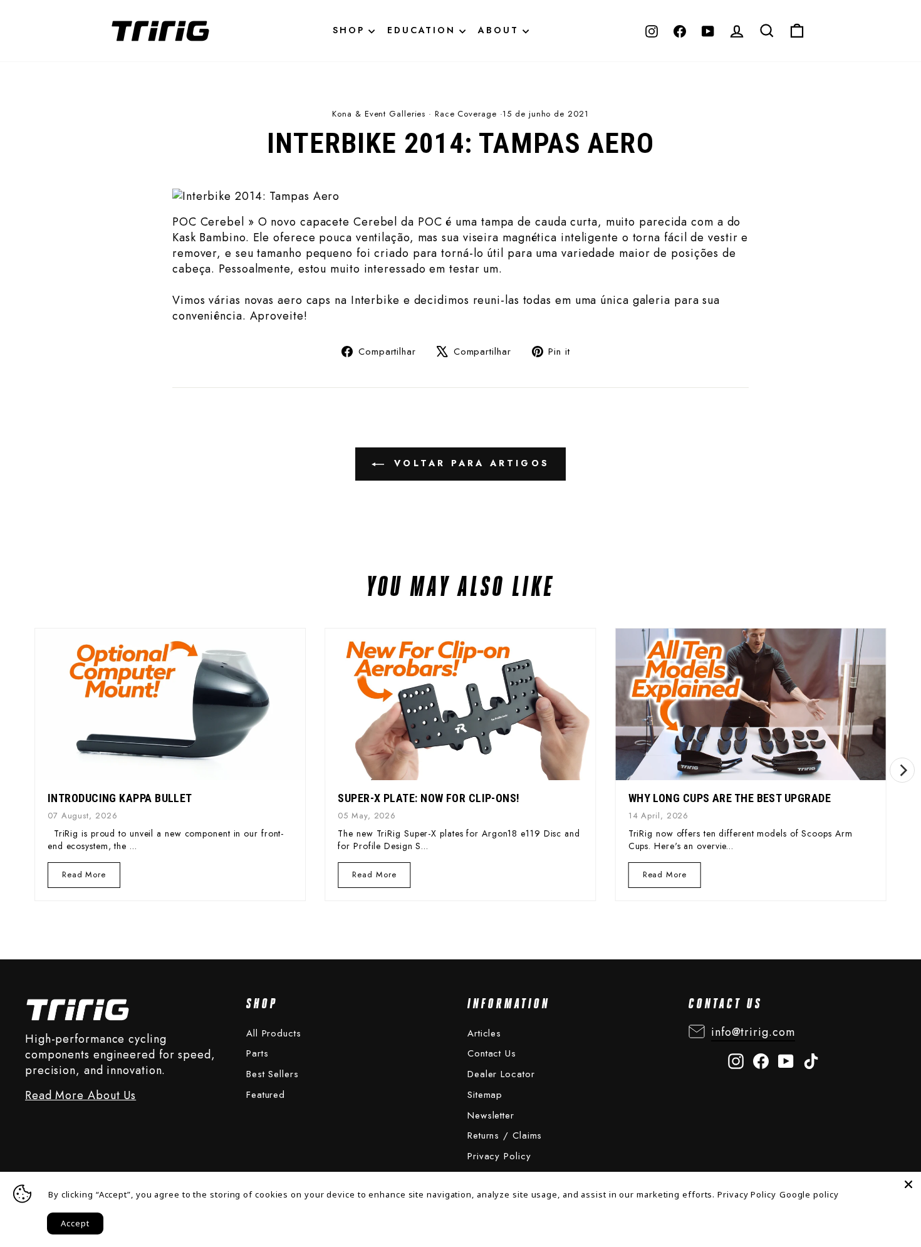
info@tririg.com (753, 1032)
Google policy (809, 1194)
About (500, 30)
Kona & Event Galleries (378, 114)
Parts (257, 1053)
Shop (350, 30)
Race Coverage (466, 114)
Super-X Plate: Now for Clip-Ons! (428, 798)
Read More (84, 877)
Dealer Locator (501, 1074)
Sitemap (484, 1095)
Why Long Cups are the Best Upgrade (729, 798)
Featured (265, 1095)
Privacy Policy (499, 1156)
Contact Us (491, 1053)
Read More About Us (80, 1096)
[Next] (902, 770)
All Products (273, 1033)
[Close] (908, 1184)
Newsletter (490, 1115)
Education (423, 30)
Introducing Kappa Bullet (120, 798)
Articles (484, 1033)
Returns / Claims (504, 1135)
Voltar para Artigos (469, 463)
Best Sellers (272, 1074)
